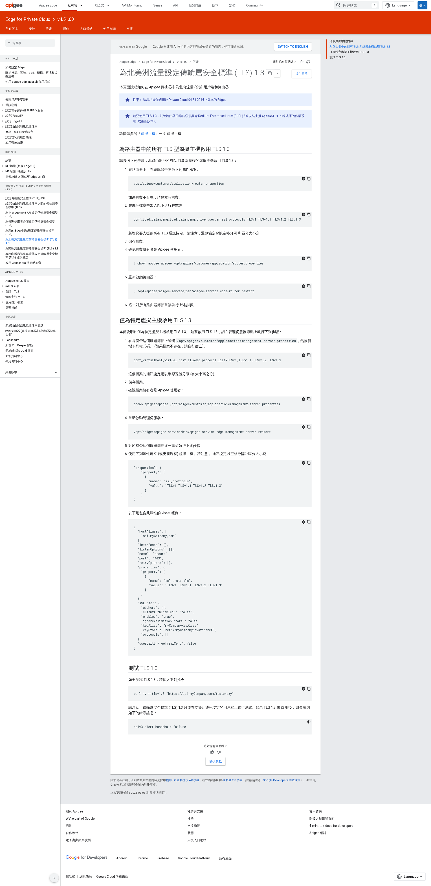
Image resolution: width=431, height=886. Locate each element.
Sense (157, 5)
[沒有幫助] (308, 61)
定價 (232, 5)
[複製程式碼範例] (309, 178)
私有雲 (72, 5)
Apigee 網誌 (317, 833)
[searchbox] (30, 43)
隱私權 (70, 876)
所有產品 (225, 858)
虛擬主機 (148, 134)
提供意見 (301, 74)
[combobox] (356, 5)
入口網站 (86, 28)
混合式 (99, 5)
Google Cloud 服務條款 (112, 876)
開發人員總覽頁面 (321, 818)
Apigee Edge (48, 5)
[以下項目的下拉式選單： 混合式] (110, 5)
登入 (422, 5)
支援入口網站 (196, 840)
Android (122, 858)
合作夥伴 (72, 833)
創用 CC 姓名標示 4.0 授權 (182, 780)
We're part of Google (80, 818)
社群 (190, 818)
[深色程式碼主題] (303, 178)
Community (254, 5)
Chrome (142, 858)
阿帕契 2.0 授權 (232, 780)
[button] (30, 105)
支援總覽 (193, 826)
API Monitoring (132, 5)
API (175, 5)
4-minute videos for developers (331, 826)
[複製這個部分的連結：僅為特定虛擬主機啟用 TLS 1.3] (195, 320)
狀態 (190, 833)
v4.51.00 (65, 19)
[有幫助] (301, 61)
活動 (69, 826)
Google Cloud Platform (194, 858)
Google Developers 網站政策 (281, 780)
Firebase (163, 858)
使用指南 (109, 28)
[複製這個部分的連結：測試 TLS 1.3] (162, 668)
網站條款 (85, 876)
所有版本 (11, 28)
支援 (130, 28)
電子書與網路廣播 (78, 840)
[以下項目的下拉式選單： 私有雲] (83, 5)
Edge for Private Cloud (27, 19)
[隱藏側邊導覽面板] (54, 877)
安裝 (32, 28)
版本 (215, 5)
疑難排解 (195, 5)
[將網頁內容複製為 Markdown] (270, 73)
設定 (49, 28)
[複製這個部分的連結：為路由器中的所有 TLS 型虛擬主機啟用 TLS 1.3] (233, 149)
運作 (66, 28)
